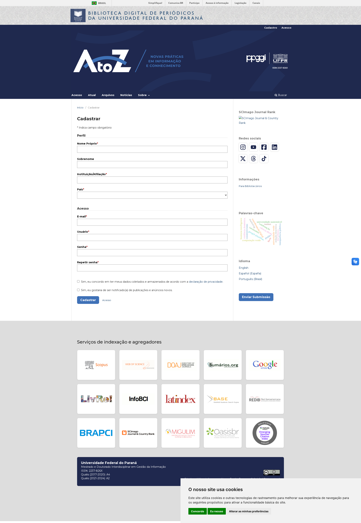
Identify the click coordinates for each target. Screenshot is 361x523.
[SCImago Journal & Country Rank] (261, 120)
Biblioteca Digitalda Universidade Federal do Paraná (146, 15)
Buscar (282, 95)
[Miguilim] (180, 433)
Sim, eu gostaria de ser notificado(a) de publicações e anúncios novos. (126, 290)
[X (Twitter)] (243, 158)
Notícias (126, 95)
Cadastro (270, 27)
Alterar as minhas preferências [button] (248, 511)
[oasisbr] (223, 433)
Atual (92, 95)
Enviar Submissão (256, 297)
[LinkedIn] (274, 147)
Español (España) (250, 273)
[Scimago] (138, 433)
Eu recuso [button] (216, 511)
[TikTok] (264, 158)
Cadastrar (88, 300)
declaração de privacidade (206, 281)
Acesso (76, 95)
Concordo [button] (197, 511)
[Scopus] (96, 365)
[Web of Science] (138, 365)
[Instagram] (243, 147)
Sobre (142, 95)
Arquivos (108, 95)
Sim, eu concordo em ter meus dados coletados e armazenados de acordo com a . (151, 281)
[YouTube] (253, 147)
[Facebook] (264, 147)
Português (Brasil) (250, 279)
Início (80, 107)
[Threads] (253, 158)
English (243, 267)
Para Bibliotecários (250, 186)
